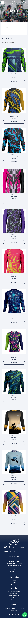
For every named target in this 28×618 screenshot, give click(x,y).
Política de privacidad (14, 595)
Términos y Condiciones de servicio (14, 597)
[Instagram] (15, 614)
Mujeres (14, 582)
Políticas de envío (14, 600)
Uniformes (14, 584)
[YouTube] (18, 614)
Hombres (14, 580)
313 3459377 (16, 556)
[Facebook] (9, 614)
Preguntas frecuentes (14, 591)
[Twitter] (12, 614)
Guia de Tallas (14, 593)
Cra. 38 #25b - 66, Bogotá (14, 572)
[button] (24, 614)
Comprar (14, 81)
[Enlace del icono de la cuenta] (25, 2)
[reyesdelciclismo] (14, 2)
